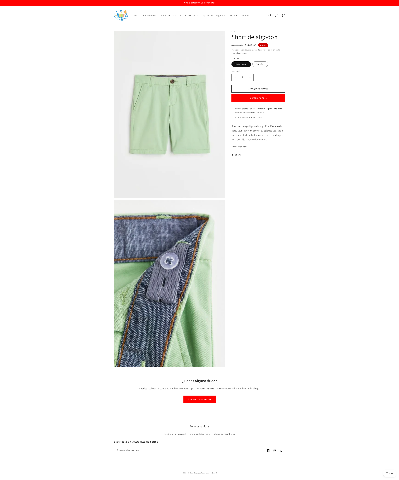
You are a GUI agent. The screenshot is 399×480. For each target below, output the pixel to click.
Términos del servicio (199, 433)
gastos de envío (258, 50)
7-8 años (260, 64)
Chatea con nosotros (199, 399)
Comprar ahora (258, 97)
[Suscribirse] (166, 450)
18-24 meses (241, 64)
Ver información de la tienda (249, 117)
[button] (165, 15)
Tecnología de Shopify (209, 473)
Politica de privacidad (175, 433)
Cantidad (235, 71)
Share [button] (238, 154)
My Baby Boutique (194, 473)
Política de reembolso (224, 433)
